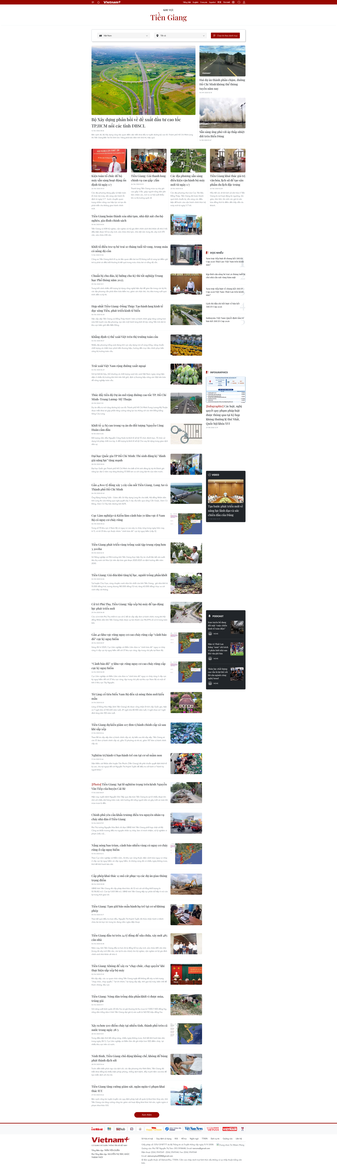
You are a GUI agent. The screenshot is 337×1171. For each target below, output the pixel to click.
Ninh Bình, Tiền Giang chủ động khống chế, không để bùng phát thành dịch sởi (129, 1058)
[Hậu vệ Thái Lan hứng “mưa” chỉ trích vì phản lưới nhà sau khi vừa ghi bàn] (237, 649)
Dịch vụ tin (215, 1138)
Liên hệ (239, 1138)
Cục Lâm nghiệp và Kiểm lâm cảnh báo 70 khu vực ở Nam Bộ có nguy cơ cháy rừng (128, 517)
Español (212, 2)
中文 (219, 2)
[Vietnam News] (194, 1129)
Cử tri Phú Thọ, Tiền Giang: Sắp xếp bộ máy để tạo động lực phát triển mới (127, 606)
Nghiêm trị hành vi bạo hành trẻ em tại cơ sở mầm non (126, 755)
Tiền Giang (168, 17)
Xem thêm (147, 1114)
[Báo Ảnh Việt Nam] (230, 1129)
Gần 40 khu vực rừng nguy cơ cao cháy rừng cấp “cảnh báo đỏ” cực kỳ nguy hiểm (129, 637)
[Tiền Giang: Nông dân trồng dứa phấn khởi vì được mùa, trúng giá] (186, 1004)
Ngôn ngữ (194, 1138)
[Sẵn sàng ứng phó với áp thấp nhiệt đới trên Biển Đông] (222, 113)
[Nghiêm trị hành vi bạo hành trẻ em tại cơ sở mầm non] (186, 763)
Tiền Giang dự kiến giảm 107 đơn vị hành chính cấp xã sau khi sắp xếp (128, 727)
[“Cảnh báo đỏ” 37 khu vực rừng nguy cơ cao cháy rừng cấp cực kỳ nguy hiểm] (186, 672)
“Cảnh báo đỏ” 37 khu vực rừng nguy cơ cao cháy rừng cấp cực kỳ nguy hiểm (128, 666)
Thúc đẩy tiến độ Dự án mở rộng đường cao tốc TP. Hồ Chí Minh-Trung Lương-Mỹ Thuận (128, 397)
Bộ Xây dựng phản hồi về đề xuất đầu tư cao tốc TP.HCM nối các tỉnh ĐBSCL (136, 122)
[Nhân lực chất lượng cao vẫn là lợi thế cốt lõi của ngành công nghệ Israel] (237, 673)
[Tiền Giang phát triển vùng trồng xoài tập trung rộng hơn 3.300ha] (186, 552)
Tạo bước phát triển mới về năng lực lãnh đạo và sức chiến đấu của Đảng (225, 510)
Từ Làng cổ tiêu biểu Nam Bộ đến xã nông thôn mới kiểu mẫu (127, 696)
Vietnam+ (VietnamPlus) (112, 2)
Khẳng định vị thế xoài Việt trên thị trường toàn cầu (124, 337)
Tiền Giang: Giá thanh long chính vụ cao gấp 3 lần (148, 178)
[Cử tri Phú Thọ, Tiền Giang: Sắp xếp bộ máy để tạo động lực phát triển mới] (186, 612)
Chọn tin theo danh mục (227, 35)
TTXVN (204, 1138)
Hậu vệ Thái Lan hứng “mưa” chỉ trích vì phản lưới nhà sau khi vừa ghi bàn (218, 649)
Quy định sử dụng (163, 1138)
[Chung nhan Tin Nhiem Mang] (231, 1145)
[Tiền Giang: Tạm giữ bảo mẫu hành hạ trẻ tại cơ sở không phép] (186, 914)
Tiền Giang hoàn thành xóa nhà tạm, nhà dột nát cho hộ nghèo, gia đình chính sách (127, 218)
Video (215, 474)
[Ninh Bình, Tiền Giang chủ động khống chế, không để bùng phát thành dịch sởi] (186, 1064)
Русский (226, 2)
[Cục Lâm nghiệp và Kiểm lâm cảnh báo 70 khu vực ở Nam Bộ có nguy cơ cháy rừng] (186, 523)
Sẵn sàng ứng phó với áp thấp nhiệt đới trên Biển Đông (222, 134)
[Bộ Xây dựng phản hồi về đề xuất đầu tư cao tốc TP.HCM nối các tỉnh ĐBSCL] (143, 80)
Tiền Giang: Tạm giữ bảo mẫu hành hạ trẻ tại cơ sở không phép (128, 908)
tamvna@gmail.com (201, 1148)
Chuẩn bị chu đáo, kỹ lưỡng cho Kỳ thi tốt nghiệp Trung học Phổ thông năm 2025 (127, 278)
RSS (176, 1138)
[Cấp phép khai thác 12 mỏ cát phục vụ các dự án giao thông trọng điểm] (186, 884)
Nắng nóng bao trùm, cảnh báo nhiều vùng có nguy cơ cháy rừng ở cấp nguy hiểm (129, 847)
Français (203, 2)
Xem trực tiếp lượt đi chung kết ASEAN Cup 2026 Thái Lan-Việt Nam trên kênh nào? (225, 261)
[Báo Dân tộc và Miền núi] (94, 1129)
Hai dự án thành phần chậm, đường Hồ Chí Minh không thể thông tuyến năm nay (222, 84)
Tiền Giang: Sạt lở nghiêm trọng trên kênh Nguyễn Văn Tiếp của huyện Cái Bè (129, 786)
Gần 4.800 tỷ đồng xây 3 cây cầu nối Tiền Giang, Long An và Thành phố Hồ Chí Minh (129, 487)
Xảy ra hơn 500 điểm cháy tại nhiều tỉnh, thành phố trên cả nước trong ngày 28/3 (129, 1027)
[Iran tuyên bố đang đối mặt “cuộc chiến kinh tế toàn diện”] (237, 627)
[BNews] (109, 1129)
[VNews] (242, 1129)
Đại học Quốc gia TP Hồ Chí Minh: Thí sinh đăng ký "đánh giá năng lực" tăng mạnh (128, 458)
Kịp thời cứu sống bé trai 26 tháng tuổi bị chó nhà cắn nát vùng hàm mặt (225, 276)
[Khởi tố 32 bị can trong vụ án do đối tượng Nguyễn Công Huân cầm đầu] (186, 433)
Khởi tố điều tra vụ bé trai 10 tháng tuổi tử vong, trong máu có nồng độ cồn (129, 249)
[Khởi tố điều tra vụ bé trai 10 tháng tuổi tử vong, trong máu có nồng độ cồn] (186, 255)
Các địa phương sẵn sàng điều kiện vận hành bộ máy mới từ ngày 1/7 (187, 180)
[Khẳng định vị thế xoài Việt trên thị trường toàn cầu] (186, 345)
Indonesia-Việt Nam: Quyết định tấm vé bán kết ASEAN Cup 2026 (225, 319)
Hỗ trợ (184, 1138)
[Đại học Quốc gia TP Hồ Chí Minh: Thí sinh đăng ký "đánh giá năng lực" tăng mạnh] (186, 464)
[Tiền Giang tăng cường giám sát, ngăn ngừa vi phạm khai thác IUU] (186, 1094)
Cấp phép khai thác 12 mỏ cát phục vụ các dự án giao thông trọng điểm (129, 878)
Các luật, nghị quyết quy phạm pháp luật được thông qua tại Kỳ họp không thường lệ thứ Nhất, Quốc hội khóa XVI (224, 414)
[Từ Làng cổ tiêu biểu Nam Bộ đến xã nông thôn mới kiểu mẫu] (186, 702)
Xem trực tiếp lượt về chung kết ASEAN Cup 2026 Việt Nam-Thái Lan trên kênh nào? (225, 291)
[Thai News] (140, 1129)
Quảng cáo (227, 1138)
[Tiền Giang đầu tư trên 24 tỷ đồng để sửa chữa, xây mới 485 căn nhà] (186, 943)
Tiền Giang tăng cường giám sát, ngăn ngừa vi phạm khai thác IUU (128, 1088)
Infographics (219, 372)
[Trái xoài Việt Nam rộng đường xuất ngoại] (186, 374)
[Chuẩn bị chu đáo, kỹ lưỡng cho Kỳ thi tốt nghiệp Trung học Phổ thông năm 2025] (186, 284)
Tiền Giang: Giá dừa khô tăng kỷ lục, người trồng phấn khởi (129, 575)
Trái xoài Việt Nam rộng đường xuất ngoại (118, 366)
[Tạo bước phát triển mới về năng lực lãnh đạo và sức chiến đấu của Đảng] (226, 491)
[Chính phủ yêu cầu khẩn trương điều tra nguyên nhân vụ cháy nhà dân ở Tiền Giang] (186, 823)
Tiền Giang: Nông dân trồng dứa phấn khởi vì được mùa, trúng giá (127, 998)
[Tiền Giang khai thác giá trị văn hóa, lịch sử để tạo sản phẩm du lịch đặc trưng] (228, 160)
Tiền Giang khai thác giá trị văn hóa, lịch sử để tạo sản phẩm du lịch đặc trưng (227, 180)
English (195, 2)
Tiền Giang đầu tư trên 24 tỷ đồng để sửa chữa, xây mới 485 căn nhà (129, 937)
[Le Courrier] (212, 1129)
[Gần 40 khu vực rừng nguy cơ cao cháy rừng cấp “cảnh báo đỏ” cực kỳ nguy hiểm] (186, 642)
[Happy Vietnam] (154, 1129)
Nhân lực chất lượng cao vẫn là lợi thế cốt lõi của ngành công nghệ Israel (218, 673)
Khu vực (168, 10)
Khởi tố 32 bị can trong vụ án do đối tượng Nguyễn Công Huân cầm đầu (127, 427)
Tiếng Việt (187, 2)
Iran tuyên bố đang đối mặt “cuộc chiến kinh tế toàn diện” (217, 625)
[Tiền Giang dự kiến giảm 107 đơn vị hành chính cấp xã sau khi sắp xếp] (186, 733)
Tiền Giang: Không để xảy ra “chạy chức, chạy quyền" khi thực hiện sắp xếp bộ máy (128, 968)
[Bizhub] (120, 1129)
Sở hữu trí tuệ (147, 1138)
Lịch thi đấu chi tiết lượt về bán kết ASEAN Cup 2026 (223, 305)
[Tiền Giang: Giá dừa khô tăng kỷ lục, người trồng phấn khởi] (186, 583)
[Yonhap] (173, 1129)
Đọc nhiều (216, 252)
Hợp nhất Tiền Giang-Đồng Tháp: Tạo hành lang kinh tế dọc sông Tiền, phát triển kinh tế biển (127, 308)
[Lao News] (132, 1129)
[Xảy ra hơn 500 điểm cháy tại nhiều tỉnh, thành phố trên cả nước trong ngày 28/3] (186, 1033)
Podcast (217, 616)
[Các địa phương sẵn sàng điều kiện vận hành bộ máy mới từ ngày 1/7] (188, 160)
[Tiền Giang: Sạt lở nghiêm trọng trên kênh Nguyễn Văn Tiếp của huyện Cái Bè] (186, 792)
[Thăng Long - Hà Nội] (233, 2)
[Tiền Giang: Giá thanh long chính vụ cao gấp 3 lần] (149, 160)
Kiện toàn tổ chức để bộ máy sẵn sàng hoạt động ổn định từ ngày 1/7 (108, 180)
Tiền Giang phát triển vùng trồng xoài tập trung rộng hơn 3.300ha (128, 546)
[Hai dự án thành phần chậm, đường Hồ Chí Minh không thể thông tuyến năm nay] (222, 61)
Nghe (216, 633)
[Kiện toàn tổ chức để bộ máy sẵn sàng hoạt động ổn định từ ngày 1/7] (109, 160)
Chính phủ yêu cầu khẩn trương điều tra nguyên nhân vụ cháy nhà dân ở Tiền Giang (127, 817)
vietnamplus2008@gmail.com (160, 1156)
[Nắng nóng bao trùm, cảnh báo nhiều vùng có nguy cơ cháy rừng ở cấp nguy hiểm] (186, 853)
